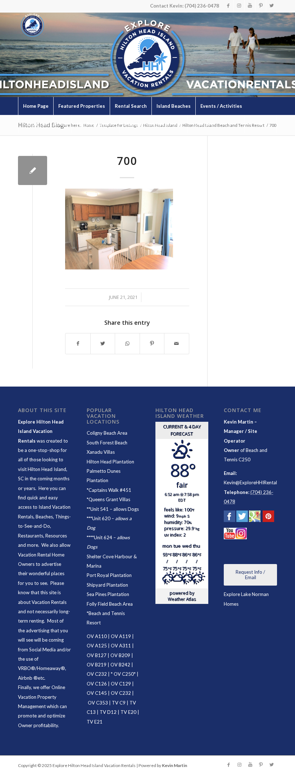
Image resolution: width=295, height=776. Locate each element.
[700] (32, 170)
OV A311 (121, 645)
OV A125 (97, 645)
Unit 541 (99, 509)
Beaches (44, 516)
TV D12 (108, 712)
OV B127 (96, 655)
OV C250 (123, 674)
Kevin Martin (174, 765)
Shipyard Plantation (107, 585)
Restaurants (30, 536)
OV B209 (120, 655)
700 (127, 160)
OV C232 (97, 674)
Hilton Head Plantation (110, 462)
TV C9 (119, 703)
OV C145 (97, 693)
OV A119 (121, 636)
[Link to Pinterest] (260, 5)
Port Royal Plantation (109, 575)
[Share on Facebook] (77, 343)
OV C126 (97, 684)
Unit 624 (103, 537)
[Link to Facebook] (228, 5)
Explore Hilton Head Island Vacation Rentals (41, 431)
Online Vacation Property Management (41, 696)
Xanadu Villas (101, 452)
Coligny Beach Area (107, 433)
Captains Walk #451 (109, 490)
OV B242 (120, 665)
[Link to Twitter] (271, 5)
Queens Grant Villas (109, 499)
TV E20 (128, 712)
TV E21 (95, 722)
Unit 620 (101, 518)
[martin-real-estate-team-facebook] (229, 518)
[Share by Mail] (176, 343)
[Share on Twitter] (103, 343)
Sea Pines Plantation (108, 594)
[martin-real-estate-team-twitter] (242, 518)
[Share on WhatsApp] (127, 343)
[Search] (261, 124)
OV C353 (98, 703)
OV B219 (96, 665)
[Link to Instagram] (239, 5)
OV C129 (121, 684)
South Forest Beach (107, 442)
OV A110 (97, 636)
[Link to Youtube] (250, 5)
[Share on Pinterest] (152, 343)
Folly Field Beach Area (110, 604)
